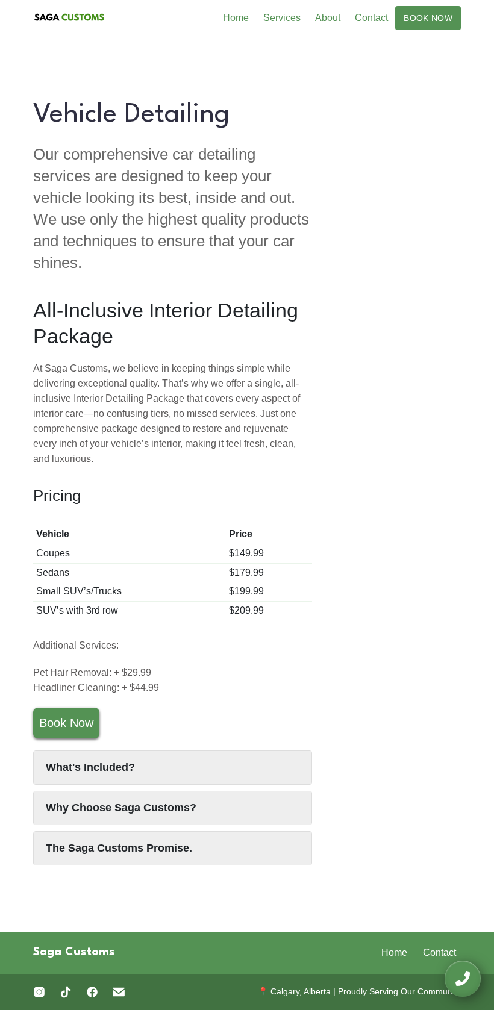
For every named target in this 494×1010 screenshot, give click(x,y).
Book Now (428, 18)
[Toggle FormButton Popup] (463, 979)
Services (282, 18)
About (327, 18)
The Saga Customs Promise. (119, 848)
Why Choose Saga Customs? (121, 808)
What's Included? (90, 767)
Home (236, 18)
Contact (371, 18)
